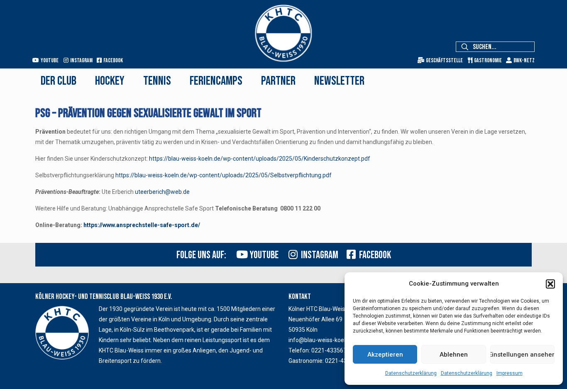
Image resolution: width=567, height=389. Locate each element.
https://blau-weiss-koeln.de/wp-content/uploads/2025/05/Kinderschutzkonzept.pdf (259, 158)
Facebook (112, 60)
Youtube (49, 60)
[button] (550, 284)
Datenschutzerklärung (411, 373)
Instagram (80, 60)
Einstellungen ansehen (522, 354)
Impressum (509, 373)
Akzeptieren (385, 354)
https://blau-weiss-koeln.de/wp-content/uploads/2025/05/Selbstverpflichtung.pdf (223, 175)
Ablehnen (454, 354)
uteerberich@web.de (162, 191)
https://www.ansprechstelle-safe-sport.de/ (141, 225)
